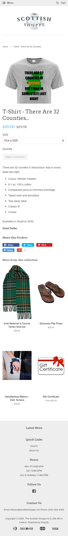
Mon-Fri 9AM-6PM (34, 466)
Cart (63, 2)
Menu (9, 2)
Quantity (7, 149)
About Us (34, 450)
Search (34, 446)
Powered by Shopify (38, 522)
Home (5, 46)
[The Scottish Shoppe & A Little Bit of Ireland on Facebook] (34, 491)
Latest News (34, 427)
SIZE (5, 135)
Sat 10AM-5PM (34, 470)
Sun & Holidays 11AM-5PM (34, 475)
